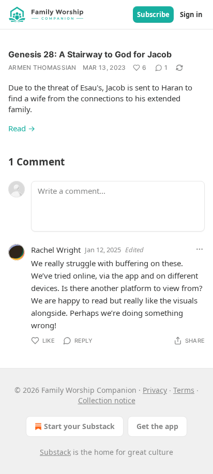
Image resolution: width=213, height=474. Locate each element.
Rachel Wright (56, 249)
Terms (183, 390)
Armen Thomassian (42, 67)
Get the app (157, 426)
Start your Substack (79, 426)
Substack (55, 452)
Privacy (155, 390)
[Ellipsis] (199, 249)
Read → (21, 128)
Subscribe (153, 14)
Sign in (191, 14)
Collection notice (106, 400)
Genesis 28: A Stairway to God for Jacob (90, 54)
